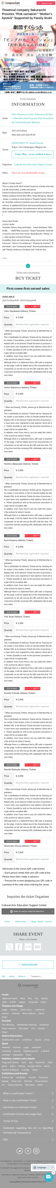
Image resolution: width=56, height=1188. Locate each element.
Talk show (23, 1028)
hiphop (44, 998)
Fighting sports (30, 1051)
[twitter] (20, 1151)
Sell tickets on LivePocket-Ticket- (20, 1107)
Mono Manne (29, 1013)
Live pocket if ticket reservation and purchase (11, 3)
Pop (30, 998)
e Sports (45, 1051)
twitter (9, 946)
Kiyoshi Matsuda (31, 122)
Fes (36, 998)
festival (32, 1077)
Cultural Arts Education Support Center (33, 164)
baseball (6, 1047)
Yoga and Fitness (10, 1062)
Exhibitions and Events (15, 1073)
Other (43, 1002)
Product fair (7, 1077)
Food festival (41, 1081)
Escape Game (34, 1066)
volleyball (36, 1047)
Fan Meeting (8, 1024)
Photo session (9, 1028)
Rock (22, 998)
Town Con (16, 1081)
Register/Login (47, 3)
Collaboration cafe (10, 1039)
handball (6, 1054)
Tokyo (39, 143)
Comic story (26, 1009)
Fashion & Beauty (10, 1070)
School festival (15, 1085)
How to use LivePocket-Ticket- (20, 1100)
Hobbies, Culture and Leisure (18, 1058)
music (5, 994)
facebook (18, 946)
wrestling (6, 1051)
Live (33, 1028)
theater (13, 1009)
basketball (18, 1054)
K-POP (13, 1002)
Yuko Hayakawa (20, 114)
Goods (41, 1028)
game (12, 1066)
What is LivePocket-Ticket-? (18, 1093)
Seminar (28, 1081)
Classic (22, 1002)
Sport (5, 1043)
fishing (21, 1066)
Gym (24, 1062)
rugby (26, 1047)
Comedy (16, 1013)
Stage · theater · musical (41, 922)
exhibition (44, 1024)
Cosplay (25, 1070)
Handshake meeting (27, 1024)
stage (4, 1009)
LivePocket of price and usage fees (22, 1114)
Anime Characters (12, 1035)
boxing (17, 1051)
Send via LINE (28, 946)
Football (16, 1047)
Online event (20, 922)
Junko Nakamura (36, 114)
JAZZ (4, 1002)
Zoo (31, 1062)
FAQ (5, 1139)
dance (41, 1013)
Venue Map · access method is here (32, 154)
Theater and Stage (12, 1005)
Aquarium (40, 1062)
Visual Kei (33, 1002)
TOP (3, 976)
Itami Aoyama (30, 118)
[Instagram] (36, 1151)
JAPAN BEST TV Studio (24, 143)
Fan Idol (6, 1020)
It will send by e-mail (37, 946)
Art (3, 1085)
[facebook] (28, 1151)
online (7, 922)
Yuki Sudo (43, 118)
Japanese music (9, 998)
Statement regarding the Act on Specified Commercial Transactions (28, 1130)
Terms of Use (10, 1121)
